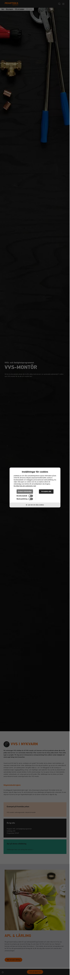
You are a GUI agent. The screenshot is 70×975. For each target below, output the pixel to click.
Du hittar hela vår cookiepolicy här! (25, 486)
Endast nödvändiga (25, 491)
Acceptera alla (46, 491)
